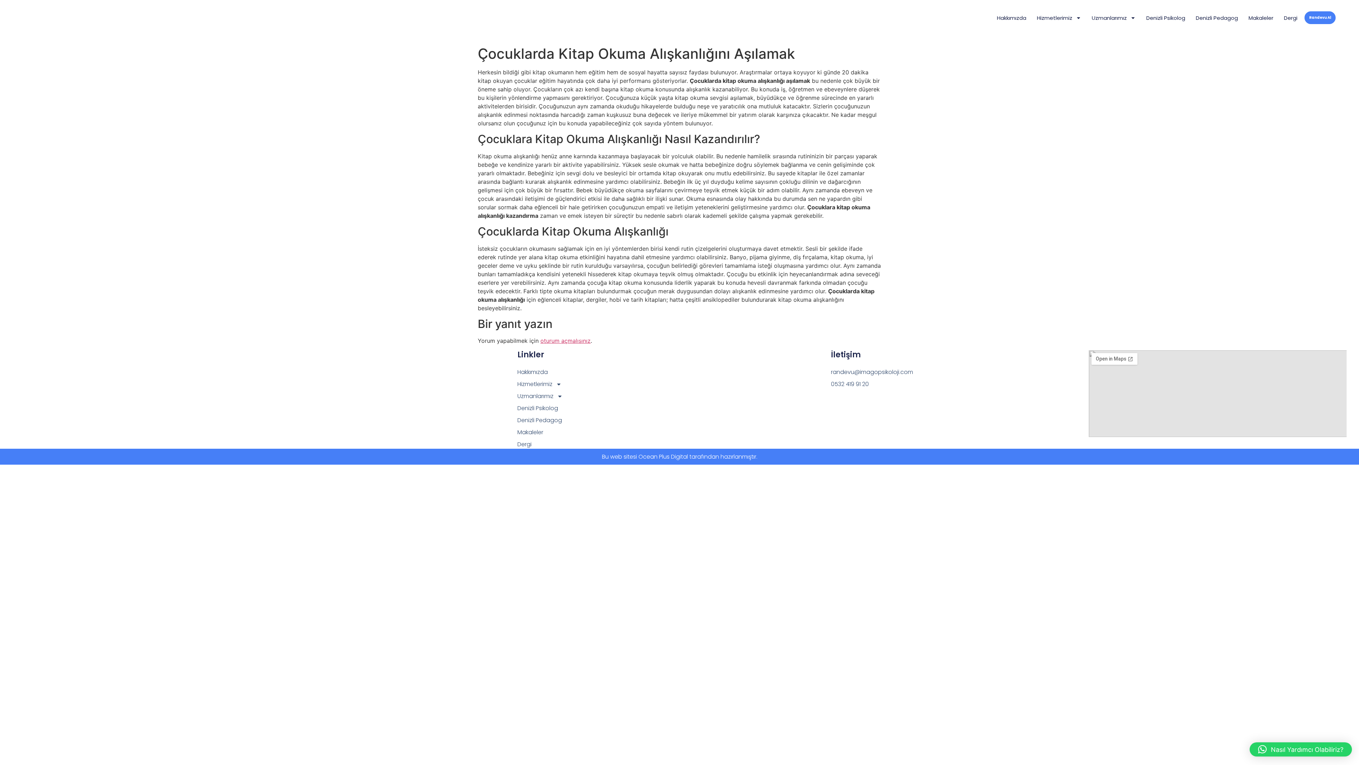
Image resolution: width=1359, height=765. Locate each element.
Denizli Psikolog (1165, 18)
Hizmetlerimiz (1054, 18)
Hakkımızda (1011, 18)
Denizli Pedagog (1217, 18)
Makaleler (1261, 18)
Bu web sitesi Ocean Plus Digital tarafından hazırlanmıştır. (679, 457)
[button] (1301, 749)
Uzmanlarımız (1109, 18)
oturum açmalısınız (565, 340)
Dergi (1290, 18)
